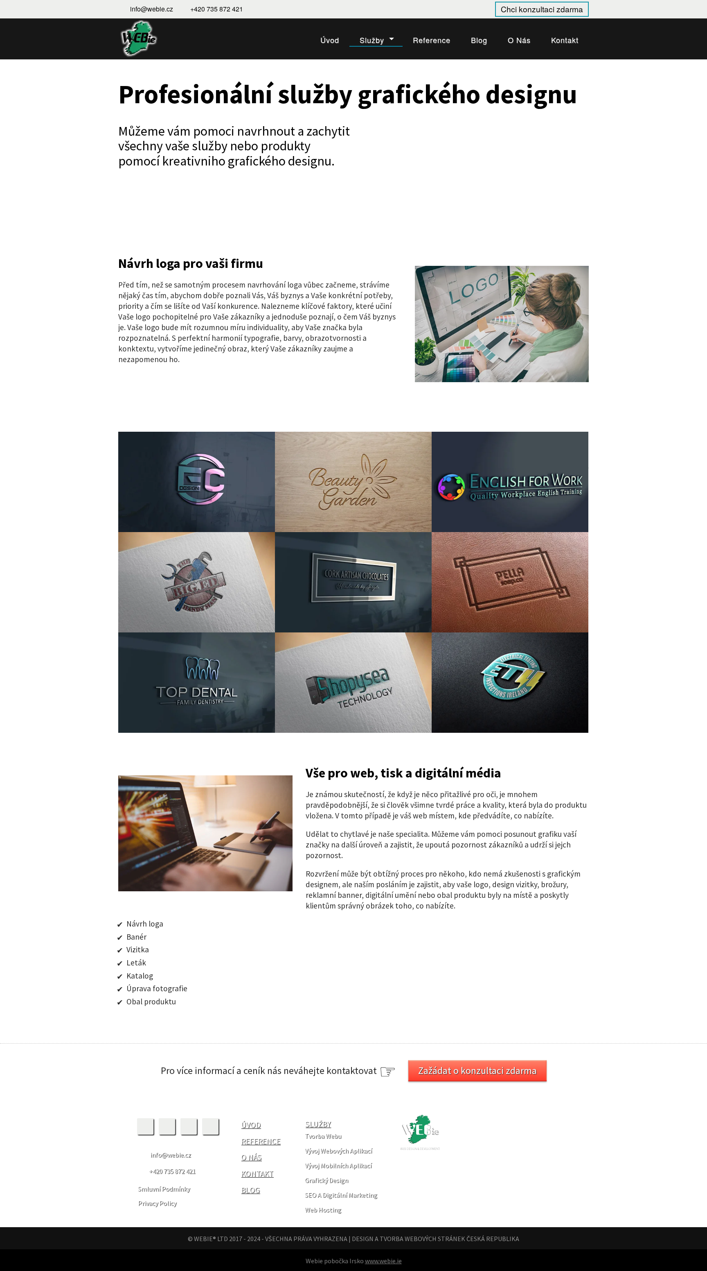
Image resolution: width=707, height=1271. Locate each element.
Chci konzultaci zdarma (542, 8)
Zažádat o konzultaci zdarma (477, 1070)
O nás (519, 39)
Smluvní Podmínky (164, 1189)
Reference (431, 39)
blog (250, 1190)
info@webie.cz (151, 9)
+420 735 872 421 (216, 9)
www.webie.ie (383, 1261)
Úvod (329, 39)
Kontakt (565, 39)
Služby (372, 39)
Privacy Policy (157, 1203)
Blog (479, 39)
